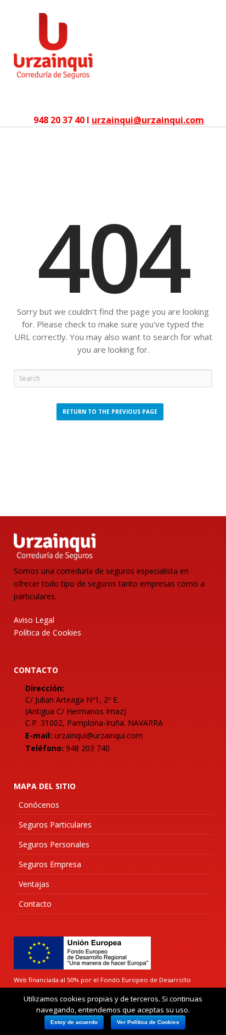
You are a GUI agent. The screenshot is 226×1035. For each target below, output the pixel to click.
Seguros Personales (54, 844)
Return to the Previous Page (110, 411)
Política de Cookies (47, 632)
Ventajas (34, 884)
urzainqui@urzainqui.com (148, 120)
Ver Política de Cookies (148, 1022)
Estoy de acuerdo (74, 1022)
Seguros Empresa (50, 864)
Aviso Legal (34, 620)
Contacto (35, 904)
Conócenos (39, 804)
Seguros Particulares (55, 824)
